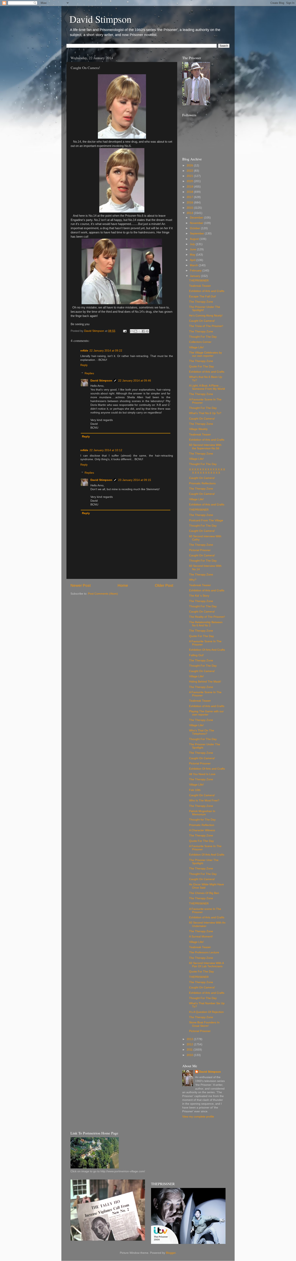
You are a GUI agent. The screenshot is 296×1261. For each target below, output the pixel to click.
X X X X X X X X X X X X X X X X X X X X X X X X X (207, 471)
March (194, 265)
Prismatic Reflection (201, 825)
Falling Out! (196, 655)
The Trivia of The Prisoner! (206, 326)
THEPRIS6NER (199, 280)
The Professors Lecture (204, 952)
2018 (190, 191)
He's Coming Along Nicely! (206, 315)
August (195, 238)
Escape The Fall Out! (202, 296)
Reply (84, 365)
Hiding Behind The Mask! (205, 681)
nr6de (84, 350)
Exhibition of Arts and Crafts (206, 291)
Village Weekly (198, 429)
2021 (190, 175)
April (193, 260)
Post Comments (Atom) (103, 593)
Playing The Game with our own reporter (206, 713)
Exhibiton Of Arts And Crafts (206, 854)
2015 (190, 207)
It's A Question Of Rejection (206, 1012)
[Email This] (132, 331)
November (197, 223)
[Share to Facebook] (143, 331)
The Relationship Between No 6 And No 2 (206, 624)
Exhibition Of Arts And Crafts (207, 649)
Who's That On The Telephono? (201, 732)
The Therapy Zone (201, 301)
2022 (190, 170)
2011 (190, 1049)
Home (123, 585)
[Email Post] (124, 330)
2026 (190, 165)
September (197, 233)
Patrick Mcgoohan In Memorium (202, 813)
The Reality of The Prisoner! (207, 616)
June (193, 249)
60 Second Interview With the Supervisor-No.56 (205, 446)
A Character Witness (202, 830)
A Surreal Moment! (201, 936)
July (193, 244)
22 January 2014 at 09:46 (134, 380)
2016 (190, 202)
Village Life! (196, 347)
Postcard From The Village (206, 520)
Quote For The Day (201, 366)
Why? (192, 579)
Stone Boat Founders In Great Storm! (204, 1024)
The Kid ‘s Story (199, 595)
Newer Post (80, 585)
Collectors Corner (200, 341)
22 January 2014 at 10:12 (105, 450)
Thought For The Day (203, 336)
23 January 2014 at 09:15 (134, 480)
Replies (89, 373)
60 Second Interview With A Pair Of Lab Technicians (206, 965)
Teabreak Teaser (200, 285)
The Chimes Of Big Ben (204, 893)
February (196, 270)
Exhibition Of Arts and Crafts (207, 768)
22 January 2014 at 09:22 (105, 350)
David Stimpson (100, 18)
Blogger (171, 1252)
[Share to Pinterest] (147, 331)
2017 (190, 197)
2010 (190, 1055)
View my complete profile (198, 1116)
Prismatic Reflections (202, 483)
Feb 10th (195, 790)
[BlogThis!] (136, 331)
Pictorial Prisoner (200, 550)
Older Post (164, 585)
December (197, 217)
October (195, 228)
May (193, 254)
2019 (190, 186)
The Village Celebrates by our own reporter (205, 354)
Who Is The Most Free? (204, 800)
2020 (190, 181)
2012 (190, 1044)
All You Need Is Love (202, 774)
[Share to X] (140, 331)
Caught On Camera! (202, 320)
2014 (190, 212)
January (195, 275)
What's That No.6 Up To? (205, 413)
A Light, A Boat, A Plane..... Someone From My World (207, 387)
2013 (190, 1039)
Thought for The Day (202, 819)
